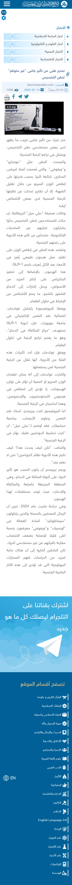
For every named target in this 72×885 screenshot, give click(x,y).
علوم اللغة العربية (51, 759)
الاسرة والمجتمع (52, 750)
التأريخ (57, 776)
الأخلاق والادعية (52, 741)
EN (4, 12)
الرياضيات (55, 864)
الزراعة (57, 829)
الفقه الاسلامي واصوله (47, 715)
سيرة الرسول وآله (51, 723)
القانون (57, 803)
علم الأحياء (55, 855)
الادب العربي (54, 767)
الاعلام (57, 811)
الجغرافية (56, 785)
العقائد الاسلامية (51, 706)
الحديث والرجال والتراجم (47, 732)
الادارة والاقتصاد (51, 794)
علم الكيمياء (54, 847)
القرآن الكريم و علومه (49, 697)
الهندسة (56, 873)
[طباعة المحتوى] (7, 97)
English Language (50, 820)
